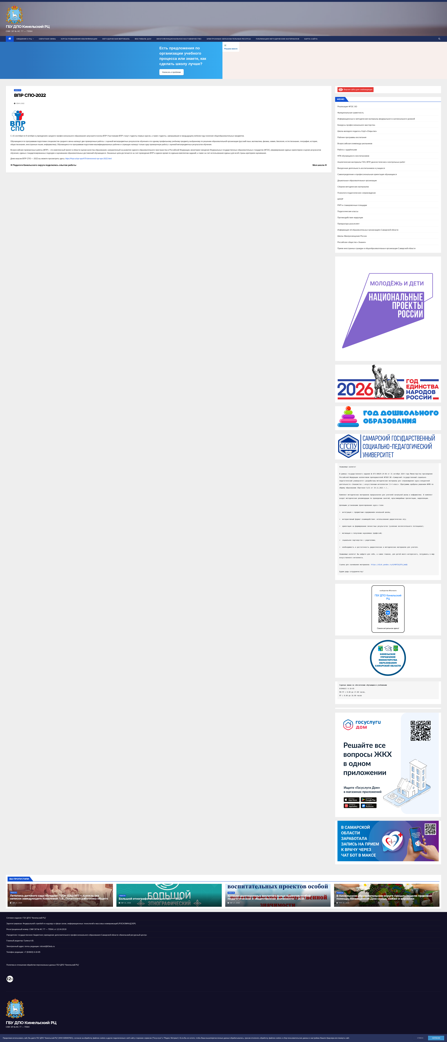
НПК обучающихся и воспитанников (353, 156)
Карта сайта (311, 39)
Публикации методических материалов (277, 39)
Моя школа (319, 165)
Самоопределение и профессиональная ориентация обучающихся (367, 174)
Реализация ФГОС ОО (347, 107)
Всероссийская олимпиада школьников (354, 144)
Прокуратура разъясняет (348, 224)
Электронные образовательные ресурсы (229, 39)
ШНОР (340, 199)
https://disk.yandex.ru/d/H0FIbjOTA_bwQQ (389, 565)
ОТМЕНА (420, 1038)
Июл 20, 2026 (344, 903)
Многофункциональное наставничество (179, 39)
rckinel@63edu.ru (47, 946)
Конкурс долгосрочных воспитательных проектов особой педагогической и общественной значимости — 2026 (269, 897)
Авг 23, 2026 (17, 903)
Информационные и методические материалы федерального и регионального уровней (376, 119)
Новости (17, 90)
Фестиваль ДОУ (143, 39)
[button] (439, 39)
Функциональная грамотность (350, 113)
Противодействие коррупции (350, 218)
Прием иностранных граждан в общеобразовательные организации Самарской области (376, 248)
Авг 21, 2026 (126, 903)
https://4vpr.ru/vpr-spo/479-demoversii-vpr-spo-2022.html (88, 159)
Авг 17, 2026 (235, 903)
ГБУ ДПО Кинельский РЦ (27, 26)
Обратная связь (47, 39)
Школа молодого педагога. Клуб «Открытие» (357, 131)
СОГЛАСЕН (436, 1038)
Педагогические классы (347, 211)
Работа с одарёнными (347, 150)
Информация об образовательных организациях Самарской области (367, 230)
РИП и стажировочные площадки (352, 205)
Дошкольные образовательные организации (357, 181)
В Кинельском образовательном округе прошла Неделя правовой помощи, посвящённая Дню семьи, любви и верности (384, 897)
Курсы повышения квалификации (79, 39)
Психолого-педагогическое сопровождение (356, 193)
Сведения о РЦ (24, 39)
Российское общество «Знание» (351, 242)
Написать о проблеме (171, 72)
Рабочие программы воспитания (351, 137)
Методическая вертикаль (116, 39)
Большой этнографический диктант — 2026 (150, 898)
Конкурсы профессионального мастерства (356, 125)
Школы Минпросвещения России (352, 236)
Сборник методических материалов (353, 187)
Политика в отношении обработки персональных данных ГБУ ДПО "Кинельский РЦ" (42, 965)
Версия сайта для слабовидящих (357, 90)
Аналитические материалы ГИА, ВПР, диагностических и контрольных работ (371, 162)
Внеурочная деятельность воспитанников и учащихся (361, 168)
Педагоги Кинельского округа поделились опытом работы (44, 165)
